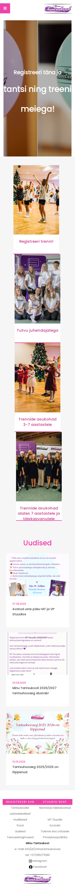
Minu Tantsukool (37, 879)
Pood (20, 825)
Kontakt (55, 825)
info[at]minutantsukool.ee (43, 849)
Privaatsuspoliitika (55, 837)
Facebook (40, 867)
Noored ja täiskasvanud (55, 808)
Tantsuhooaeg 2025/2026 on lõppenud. (35, 769)
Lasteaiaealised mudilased (20, 817)
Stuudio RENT (55, 802)
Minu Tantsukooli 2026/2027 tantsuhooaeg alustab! (34, 690)
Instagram (40, 861)
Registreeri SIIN (20, 802)
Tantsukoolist (20, 808)
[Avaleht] (58, 8)
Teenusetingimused (20, 837)
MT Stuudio (55, 820)
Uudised (20, 831)
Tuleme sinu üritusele (55, 831)
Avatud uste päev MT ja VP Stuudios (33, 611)
